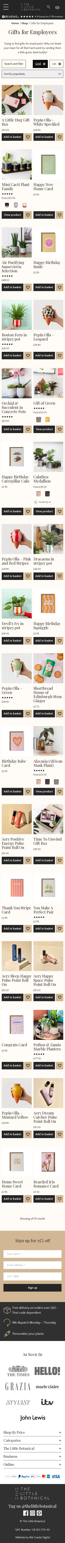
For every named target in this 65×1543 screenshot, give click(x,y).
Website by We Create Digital (32, 1537)
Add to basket (12, 137)
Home (15, 23)
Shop (24, 23)
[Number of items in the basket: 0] (58, 6)
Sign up (32, 1287)
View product (12, 214)
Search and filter (13, 63)
